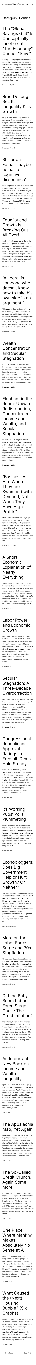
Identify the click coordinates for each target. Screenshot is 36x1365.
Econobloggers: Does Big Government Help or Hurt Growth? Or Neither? (17, 875)
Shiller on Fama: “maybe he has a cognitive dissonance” (16, 169)
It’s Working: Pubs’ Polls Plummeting (14, 814)
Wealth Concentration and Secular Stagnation (16, 351)
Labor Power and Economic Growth (16, 625)
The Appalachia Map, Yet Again (17, 1127)
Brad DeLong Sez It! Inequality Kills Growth (16, 104)
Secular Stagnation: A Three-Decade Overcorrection (17, 686)
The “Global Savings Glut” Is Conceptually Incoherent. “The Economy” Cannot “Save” (17, 41)
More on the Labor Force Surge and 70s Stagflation (16, 945)
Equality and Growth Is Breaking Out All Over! (15, 227)
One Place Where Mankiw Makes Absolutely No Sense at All (17, 1240)
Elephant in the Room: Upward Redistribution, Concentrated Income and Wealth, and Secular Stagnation (17, 416)
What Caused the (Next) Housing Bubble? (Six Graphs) (15, 1303)
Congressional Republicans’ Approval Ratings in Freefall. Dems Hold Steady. (16, 751)
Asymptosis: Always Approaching (15, 4)
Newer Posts (7, 1353)
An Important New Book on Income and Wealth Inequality (15, 1068)
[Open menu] (32, 4)
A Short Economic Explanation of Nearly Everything (16, 567)
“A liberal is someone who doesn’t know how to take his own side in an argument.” (17, 290)
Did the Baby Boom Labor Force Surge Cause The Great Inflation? (17, 1005)
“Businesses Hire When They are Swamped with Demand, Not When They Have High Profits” (17, 494)
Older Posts (29, 1353)
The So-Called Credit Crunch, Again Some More (16, 1180)
